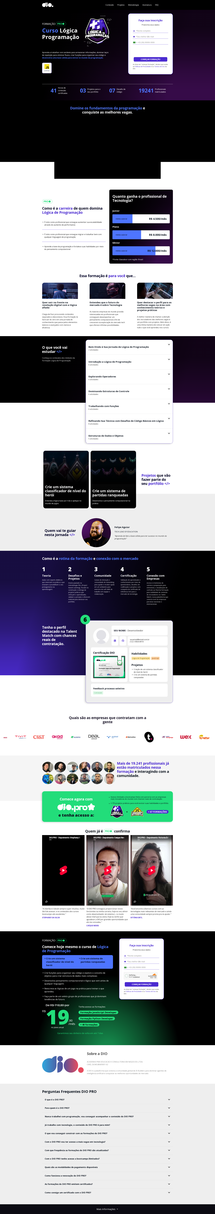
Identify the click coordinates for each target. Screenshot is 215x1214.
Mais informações (106, 1209)
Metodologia (133, 5)
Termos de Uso (159, 66)
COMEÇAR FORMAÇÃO (150, 59)
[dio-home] (47, 4)
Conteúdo (109, 5)
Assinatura (147, 5)
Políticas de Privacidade (143, 66)
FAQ (156, 5)
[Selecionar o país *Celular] (134, 42)
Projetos (121, 5)
